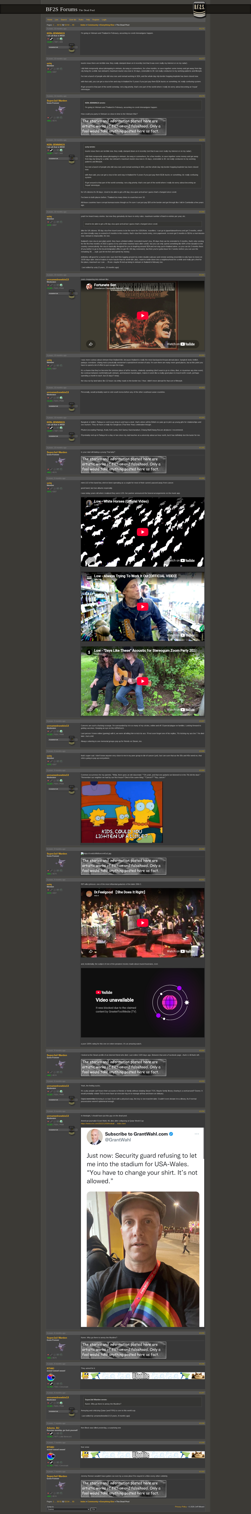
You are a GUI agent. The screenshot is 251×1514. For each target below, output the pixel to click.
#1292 (201, 1051)
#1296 (201, 1364)
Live (56, 20)
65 (73, 25)
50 (58, 25)
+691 (49, 121)
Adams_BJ (53, 1428)
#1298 (201, 1423)
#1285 (201, 448)
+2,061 (49, 1437)
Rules (81, 20)
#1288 (201, 751)
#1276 (201, 29)
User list (72, 20)
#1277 (201, 59)
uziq (49, 63)
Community (93, 25)
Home (49, 20)
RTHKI (50, 1368)
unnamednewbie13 (58, 279)
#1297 (201, 1393)
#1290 (201, 849)
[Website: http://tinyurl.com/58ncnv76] (61, 286)
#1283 (201, 388)
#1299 (201, 1443)
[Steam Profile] (51, 40)
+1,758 (49, 1387)
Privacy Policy (181, 1507)
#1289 (201, 770)
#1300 (201, 1472)
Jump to (50, 1507)
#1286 (201, 478)
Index (83, 25)
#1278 (201, 96)
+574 (49, 72)
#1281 (201, 275)
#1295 (201, 1333)
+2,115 (49, 288)
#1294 (201, 1111)
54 (68, 25)
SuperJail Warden (57, 100)
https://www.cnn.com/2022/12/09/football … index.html (103, 1123)
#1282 (201, 355)
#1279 (201, 140)
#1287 (201, 721)
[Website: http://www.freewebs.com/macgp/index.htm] (61, 40)
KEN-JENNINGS (56, 33)
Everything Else (107, 25)
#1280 (201, 212)
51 (61, 25)
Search (64, 20)
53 (66, 25)
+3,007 (49, 42)
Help (88, 20)
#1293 (201, 1081)
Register (95, 20)
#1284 (201, 418)
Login (104, 20)
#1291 (201, 880)
